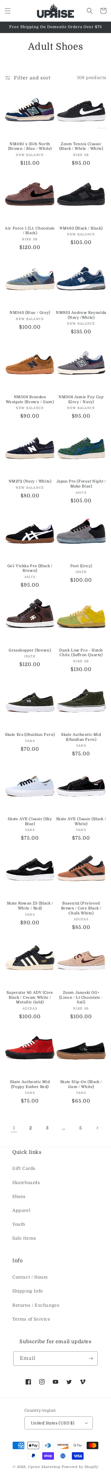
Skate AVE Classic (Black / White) (81, 821)
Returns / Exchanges (35, 1305)
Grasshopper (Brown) (30, 650)
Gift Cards (23, 1168)
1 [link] (14, 1128)
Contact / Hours (30, 1277)
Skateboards (26, 1182)
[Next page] (97, 1128)
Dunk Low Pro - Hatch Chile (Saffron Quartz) (81, 652)
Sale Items (24, 1238)
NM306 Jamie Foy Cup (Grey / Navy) (81, 399)
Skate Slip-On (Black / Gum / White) (81, 1084)
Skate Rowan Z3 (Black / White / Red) (30, 905)
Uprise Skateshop (44, 1467)
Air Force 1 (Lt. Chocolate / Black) (30, 230)
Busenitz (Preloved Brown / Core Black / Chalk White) (81, 908)
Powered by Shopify (80, 1467)
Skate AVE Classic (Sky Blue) (30, 821)
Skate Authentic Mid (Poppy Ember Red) (30, 1084)
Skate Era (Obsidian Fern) (30, 734)
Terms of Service (31, 1319)
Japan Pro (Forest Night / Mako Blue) (81, 483)
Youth (18, 1224)
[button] (7, 11)
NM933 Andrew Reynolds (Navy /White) (81, 315)
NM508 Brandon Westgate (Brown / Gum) (30, 399)
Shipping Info (27, 1291)
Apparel (21, 1210)
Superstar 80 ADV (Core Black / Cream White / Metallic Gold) (29, 997)
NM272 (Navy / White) (30, 481)
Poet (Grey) (81, 566)
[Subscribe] (90, 1358)
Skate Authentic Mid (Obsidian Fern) (81, 737)
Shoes (19, 1196)
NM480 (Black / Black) (81, 228)
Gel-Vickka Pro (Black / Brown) (30, 568)
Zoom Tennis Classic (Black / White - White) (81, 146)
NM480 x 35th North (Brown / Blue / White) (30, 146)
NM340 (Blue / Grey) (30, 312)
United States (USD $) (52, 1423)
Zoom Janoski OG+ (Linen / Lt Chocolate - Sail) (81, 997)
